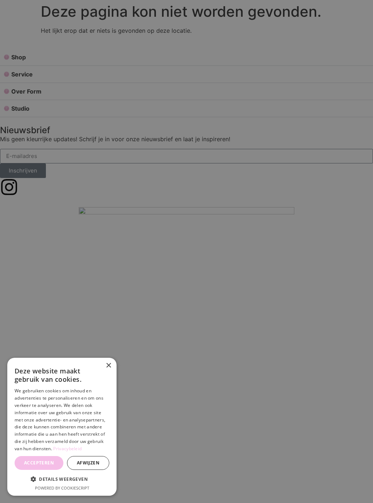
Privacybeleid (67, 448)
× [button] (108, 365)
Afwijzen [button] (88, 463)
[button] (62, 479)
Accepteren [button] (39, 463)
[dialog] (62, 427)
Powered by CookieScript (62, 488)
